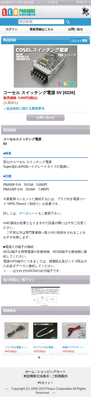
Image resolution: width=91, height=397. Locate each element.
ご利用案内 (60, 376)
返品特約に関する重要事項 (25, 108)
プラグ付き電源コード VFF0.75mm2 (16, 347)
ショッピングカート (85, 11)
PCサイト (81, 2)
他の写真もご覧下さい (19, 279)
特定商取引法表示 (36, 376)
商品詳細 (9, 130)
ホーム (30, 371)
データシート (28, 213)
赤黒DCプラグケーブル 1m (74, 347)
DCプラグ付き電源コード (45, 347)
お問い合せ (75, 29)
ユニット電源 (79, 40)
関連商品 (9, 310)
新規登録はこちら (42, 29)
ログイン (12, 29)
